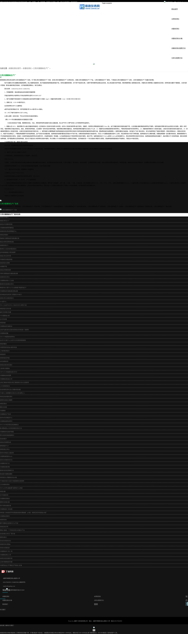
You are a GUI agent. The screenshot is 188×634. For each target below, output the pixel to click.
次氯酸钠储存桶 (5, 467)
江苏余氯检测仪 (5, 484)
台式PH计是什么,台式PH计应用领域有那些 (13, 340)
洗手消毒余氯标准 (5, 505)
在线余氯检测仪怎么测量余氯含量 (10, 389)
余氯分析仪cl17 (4, 220)
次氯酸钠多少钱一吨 (6, 551)
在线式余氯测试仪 (5, 540)
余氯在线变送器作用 (6, 558)
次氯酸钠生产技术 (5, 414)
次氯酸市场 (3, 266)
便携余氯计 (3, 537)
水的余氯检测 (4, 361)
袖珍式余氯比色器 (5, 312)
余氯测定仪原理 (5, 263)
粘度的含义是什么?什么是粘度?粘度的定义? (13, 287)
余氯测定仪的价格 (5, 308)
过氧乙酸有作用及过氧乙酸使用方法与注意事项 (14, 382)
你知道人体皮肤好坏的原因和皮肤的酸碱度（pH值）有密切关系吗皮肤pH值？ (23, 512)
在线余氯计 (3, 439)
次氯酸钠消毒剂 (5, 516)
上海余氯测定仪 (5, 351)
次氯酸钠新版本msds (6, 456)
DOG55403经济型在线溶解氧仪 (9, 424)
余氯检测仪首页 (15, 68)
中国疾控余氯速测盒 (6, 259)
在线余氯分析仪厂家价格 (7, 533)
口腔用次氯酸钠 (5, 368)
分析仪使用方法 (176, 58)
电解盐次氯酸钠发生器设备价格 (9, 238)
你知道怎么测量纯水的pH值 (8, 477)
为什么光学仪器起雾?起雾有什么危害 (11, 488)
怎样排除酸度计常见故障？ (8, 252)
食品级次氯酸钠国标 (6, 474)
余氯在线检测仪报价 (6, 365)
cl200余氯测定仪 (5, 386)
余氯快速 (2, 322)
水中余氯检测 (4, 495)
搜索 (187, 604)
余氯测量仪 (3, 344)
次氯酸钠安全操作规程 (7, 431)
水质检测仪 (175, 19)
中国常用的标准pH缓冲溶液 (8, 347)
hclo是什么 (3, 301)
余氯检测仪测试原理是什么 (8, 231)
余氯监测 (2, 354)
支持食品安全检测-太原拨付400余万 (11, 294)
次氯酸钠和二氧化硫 (6, 509)
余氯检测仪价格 (176, 38)
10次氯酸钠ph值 (5, 315)
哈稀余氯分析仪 (5, 449)
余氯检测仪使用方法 (178, 48)
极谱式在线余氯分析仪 (7, 284)
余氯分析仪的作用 (5, 256)
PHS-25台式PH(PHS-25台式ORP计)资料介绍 (13, 305)
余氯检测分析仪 (5, 277)
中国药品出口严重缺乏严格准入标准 (11, 565)
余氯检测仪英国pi (5, 544)
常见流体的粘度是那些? (7, 435)
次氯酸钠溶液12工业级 (7, 280)
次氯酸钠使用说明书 (6, 421)
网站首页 (174, 9)
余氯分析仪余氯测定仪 (7, 298)
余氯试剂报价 (4, 235)
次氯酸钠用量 (4, 333)
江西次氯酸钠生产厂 (41, 68)
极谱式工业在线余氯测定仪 (8, 249)
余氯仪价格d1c (4, 217)
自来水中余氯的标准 (6, 224)
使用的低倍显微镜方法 (7, 470)
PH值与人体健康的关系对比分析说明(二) (12, 393)
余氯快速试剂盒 (5, 358)
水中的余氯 (3, 319)
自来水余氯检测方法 (6, 460)
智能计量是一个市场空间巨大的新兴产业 (12, 530)
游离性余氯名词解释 (6, 400)
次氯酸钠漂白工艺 (5, 555)
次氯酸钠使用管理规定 (7, 227)
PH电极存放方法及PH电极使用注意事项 (12, 481)
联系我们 (5, 604)
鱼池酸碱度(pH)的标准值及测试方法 (11, 428)
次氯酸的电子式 (5, 463)
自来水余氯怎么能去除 (7, 453)
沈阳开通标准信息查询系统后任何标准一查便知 (14, 329)
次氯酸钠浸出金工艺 (6, 379)
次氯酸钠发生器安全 (6, 326)
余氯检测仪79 (4, 245)
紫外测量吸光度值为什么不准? (9, 523)
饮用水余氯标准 (5, 548)
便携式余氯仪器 (5, 502)
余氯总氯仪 (3, 403)
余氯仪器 (2, 491)
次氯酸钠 (2, 410)
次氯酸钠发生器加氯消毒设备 (9, 291)
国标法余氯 (3, 407)
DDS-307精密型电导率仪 (7, 337)
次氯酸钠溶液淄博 (5, 375)
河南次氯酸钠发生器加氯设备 (9, 273)
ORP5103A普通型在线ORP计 (8, 372)
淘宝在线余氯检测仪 (6, 396)
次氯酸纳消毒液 (5, 498)
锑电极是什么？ (5, 446)
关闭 (94, 630)
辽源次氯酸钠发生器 (6, 562)
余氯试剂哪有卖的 (5, 270)
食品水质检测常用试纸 (7, 242)
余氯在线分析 (4, 526)
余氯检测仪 (175, 29)
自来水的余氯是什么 (6, 417)
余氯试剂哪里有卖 (5, 442)
